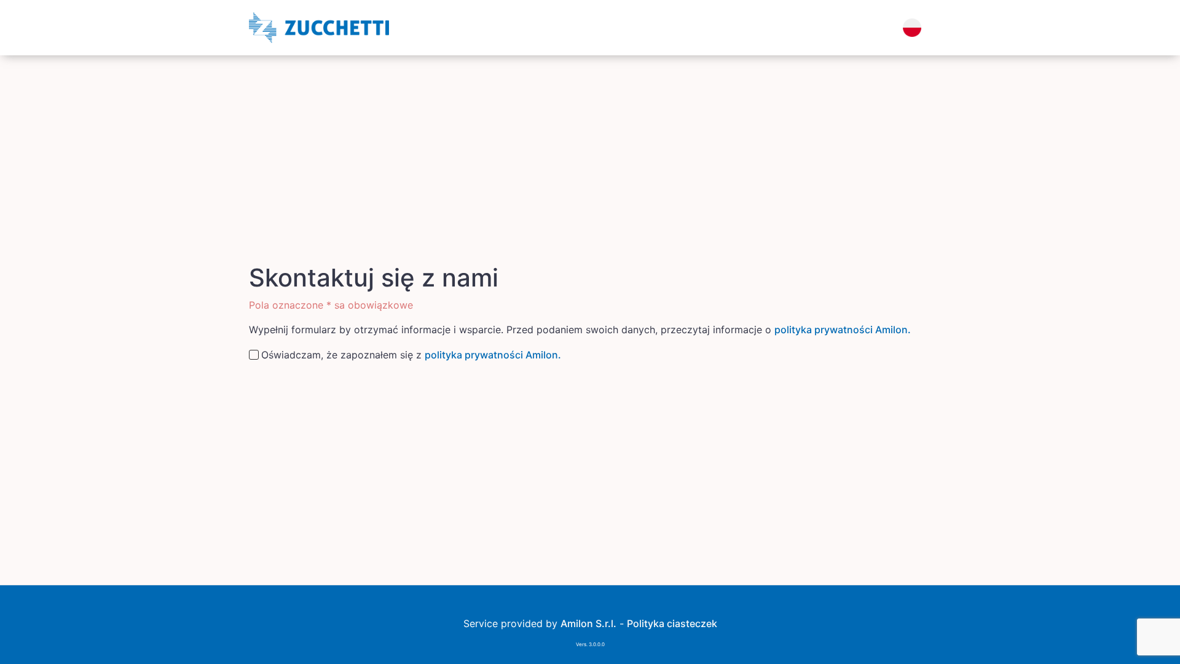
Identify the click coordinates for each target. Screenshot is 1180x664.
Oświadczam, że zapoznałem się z (411, 355)
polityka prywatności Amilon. (842, 329)
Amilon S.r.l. (588, 623)
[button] (912, 28)
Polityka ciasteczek (672, 623)
